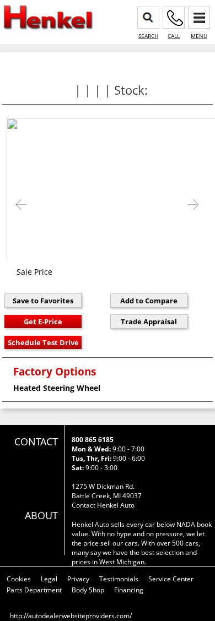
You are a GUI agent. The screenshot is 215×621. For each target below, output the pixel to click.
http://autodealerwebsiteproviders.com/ (71, 615)
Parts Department (34, 590)
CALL (174, 36)
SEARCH (148, 36)
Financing (128, 590)
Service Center (171, 579)
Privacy (78, 579)
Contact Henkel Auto (103, 505)
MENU (199, 36)
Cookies (19, 579)
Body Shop (88, 590)
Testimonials (118, 579)
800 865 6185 (93, 439)
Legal (49, 579)
